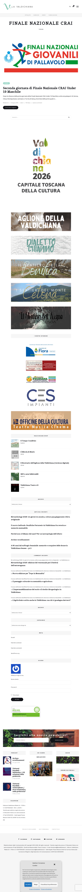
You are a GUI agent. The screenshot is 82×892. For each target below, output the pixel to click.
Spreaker (61, 839)
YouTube (49, 839)
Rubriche (36, 15)
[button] (55, 864)
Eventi (44, 15)
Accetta (28, 884)
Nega (36, 884)
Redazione (6, 103)
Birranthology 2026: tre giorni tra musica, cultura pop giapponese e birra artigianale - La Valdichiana (39, 560)
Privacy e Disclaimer (34, 889)
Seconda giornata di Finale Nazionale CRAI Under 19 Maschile (39, 89)
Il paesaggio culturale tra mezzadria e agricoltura (32, 581)
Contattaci (56, 829)
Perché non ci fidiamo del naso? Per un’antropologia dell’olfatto (36, 534)
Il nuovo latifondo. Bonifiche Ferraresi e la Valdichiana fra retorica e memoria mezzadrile (38, 526)
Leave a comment (37, 103)
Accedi (13, 637)
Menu (77, 6)
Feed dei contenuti (16, 643)
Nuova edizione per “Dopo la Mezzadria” (29, 573)
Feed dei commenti (16, 648)
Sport (6, 83)
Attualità (28, 15)
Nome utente (14, 679)
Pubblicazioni (53, 15)
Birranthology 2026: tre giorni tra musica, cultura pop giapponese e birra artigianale (40, 518)
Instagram (36, 839)
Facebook (23, 839)
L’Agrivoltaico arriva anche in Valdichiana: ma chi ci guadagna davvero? (41, 600)
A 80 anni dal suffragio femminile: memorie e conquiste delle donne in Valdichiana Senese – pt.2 (39, 546)
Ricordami (16, 695)
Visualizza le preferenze (49, 884)
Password (14, 687)
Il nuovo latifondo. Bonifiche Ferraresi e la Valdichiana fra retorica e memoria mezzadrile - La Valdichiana (40, 571)
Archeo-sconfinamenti (20, 540)
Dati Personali (44, 829)
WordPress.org (15, 653)
